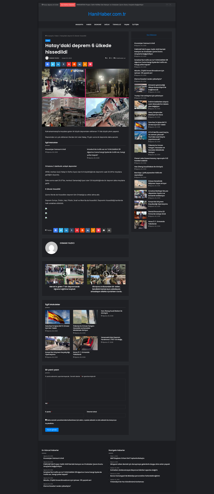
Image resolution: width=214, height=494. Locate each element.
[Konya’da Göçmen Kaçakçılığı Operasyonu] (57, 343)
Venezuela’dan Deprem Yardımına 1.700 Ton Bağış (111, 338)
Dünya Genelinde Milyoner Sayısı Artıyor (157, 182)
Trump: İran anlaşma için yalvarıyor (148, 96)
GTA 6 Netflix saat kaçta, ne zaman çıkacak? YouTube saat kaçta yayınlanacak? (158, 135)
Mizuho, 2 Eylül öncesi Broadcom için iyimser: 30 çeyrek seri (149, 72)
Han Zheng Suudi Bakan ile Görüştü (111, 312)
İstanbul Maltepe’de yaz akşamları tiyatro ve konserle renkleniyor (158, 193)
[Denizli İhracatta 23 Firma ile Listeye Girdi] (140, 214)
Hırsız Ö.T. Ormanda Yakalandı (81, 353)
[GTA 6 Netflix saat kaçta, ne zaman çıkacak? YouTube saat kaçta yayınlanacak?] (140, 135)
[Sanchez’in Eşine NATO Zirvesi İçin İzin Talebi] (57, 317)
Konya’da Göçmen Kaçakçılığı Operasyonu (57, 353)
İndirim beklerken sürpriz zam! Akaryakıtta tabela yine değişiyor (158, 104)
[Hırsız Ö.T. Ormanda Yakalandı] (85, 343)
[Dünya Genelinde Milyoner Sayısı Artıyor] (140, 184)
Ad (46, 403)
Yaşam (126, 24)
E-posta (48, 412)
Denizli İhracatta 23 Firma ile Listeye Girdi (157, 212)
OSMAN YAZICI (54, 58)
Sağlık (107, 24)
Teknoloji (117, 24)
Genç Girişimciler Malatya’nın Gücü (155, 113)
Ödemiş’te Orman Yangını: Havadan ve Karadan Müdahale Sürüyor (84, 328)
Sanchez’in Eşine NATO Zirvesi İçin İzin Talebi (57, 327)
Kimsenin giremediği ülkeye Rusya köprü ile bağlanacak (157, 87)
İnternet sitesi (92, 412)
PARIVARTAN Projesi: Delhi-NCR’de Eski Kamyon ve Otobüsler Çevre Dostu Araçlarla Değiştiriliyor (149, 51)
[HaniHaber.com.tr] (107, 14)
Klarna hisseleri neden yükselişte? (148, 79)
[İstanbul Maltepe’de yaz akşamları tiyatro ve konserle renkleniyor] (140, 194)
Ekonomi (97, 24)
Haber (88, 24)
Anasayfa (79, 24)
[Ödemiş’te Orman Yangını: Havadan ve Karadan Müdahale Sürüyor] (85, 317)
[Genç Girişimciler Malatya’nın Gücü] (140, 115)
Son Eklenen (152, 35)
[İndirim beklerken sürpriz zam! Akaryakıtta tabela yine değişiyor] (140, 105)
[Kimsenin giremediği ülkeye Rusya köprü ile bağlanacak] (140, 88)
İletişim (135, 24)
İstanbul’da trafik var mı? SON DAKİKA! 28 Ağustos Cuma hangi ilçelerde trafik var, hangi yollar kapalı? (106, 152)
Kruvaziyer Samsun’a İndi (55, 149)
